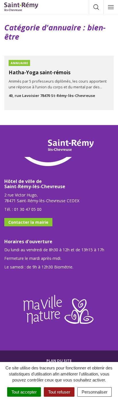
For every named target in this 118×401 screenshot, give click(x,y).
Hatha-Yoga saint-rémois (39, 72)
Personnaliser (94, 392)
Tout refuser (59, 392)
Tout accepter (24, 392)
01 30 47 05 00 (28, 209)
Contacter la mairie (28, 222)
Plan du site (59, 360)
